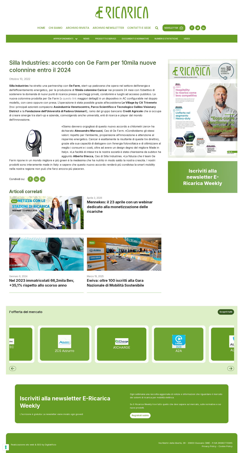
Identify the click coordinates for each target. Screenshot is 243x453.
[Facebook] (30, 179)
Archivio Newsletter (108, 27)
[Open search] (156, 28)
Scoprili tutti (226, 312)
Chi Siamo (55, 27)
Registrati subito (140, 415)
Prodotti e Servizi (105, 38)
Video (187, 38)
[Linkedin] (36, 179)
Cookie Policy (225, 446)
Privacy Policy (209, 446)
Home (41, 27)
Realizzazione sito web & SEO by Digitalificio (33, 444)
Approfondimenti (63, 38)
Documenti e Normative (135, 38)
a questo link (69, 98)
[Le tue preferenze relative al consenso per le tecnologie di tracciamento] (6, 447)
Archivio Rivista (77, 27)
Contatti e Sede (139, 27)
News (86, 38)
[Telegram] (42, 179)
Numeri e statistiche (166, 38)
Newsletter (171, 28)
